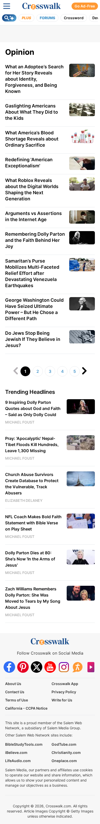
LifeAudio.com (18, 760)
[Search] (9, 17)
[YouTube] (50, 667)
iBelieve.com (16, 752)
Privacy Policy (64, 692)
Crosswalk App (65, 683)
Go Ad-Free (85, 6)
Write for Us (62, 700)
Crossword (74, 18)
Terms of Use (16, 700)
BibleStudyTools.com (24, 744)
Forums (47, 18)
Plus (26, 18)
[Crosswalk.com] (41, 6)
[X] (36, 667)
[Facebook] (9, 667)
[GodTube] (91, 667)
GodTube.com (64, 744)
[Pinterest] (23, 667)
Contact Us (14, 692)
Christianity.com (66, 752)
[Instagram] (63, 667)
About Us (13, 683)
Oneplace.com (64, 760)
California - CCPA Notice (26, 708)
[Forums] (77, 667)
